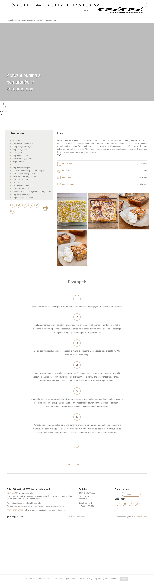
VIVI (8, 503)
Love (78, 464)
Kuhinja (87, 17)
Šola (86, 10)
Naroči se (131, 494)
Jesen (19, 20)
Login (59, 155)
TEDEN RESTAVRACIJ (15, 510)
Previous (3, 111)
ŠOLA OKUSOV (12, 493)
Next (2, 114)
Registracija (142, 13)
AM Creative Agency (140, 517)
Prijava (141, 10)
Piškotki (21, 517)
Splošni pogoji (11, 517)
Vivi (8, 20)
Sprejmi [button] (124, 579)
